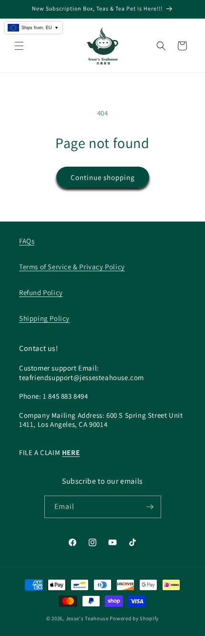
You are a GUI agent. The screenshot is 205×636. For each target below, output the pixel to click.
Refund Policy (41, 292)
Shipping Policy (44, 318)
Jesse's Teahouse (87, 618)
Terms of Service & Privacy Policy (72, 266)
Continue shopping (103, 177)
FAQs (26, 240)
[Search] (161, 45)
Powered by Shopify (134, 618)
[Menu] (19, 45)
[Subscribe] (150, 507)
